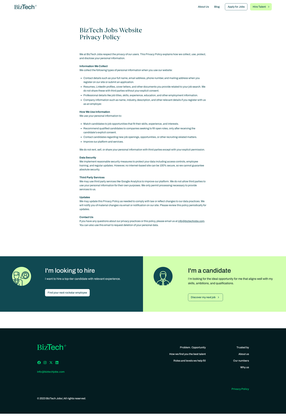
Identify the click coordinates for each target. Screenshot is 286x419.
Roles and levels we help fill (189, 360)
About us (243, 354)
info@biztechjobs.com (191, 221)
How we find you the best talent (187, 354)
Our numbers (241, 360)
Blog (217, 6)
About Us (203, 6)
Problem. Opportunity (193, 347)
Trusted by (243, 347)
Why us (244, 367)
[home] (25, 7)
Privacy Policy (240, 389)
